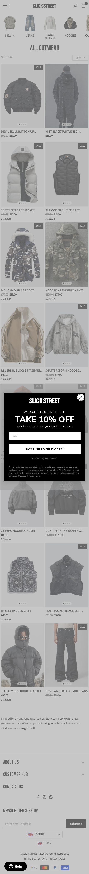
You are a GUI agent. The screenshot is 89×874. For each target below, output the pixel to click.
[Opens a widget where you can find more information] (15, 867)
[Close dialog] (81, 397)
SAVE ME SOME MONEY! (45, 449)
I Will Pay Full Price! (44, 458)
